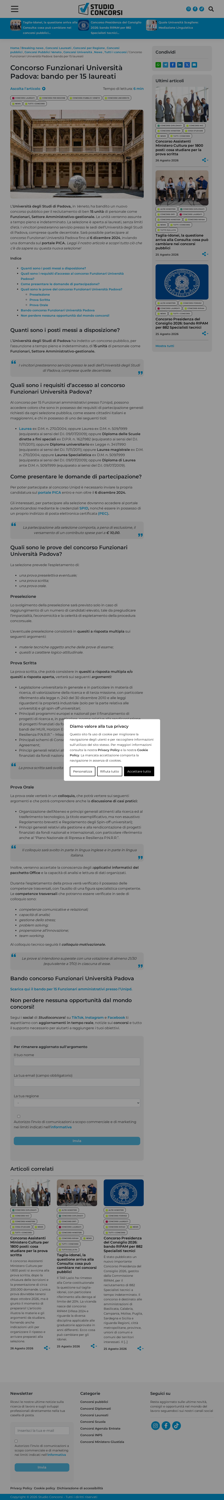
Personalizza (82, 771)
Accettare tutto (139, 771)
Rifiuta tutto (109, 771)
